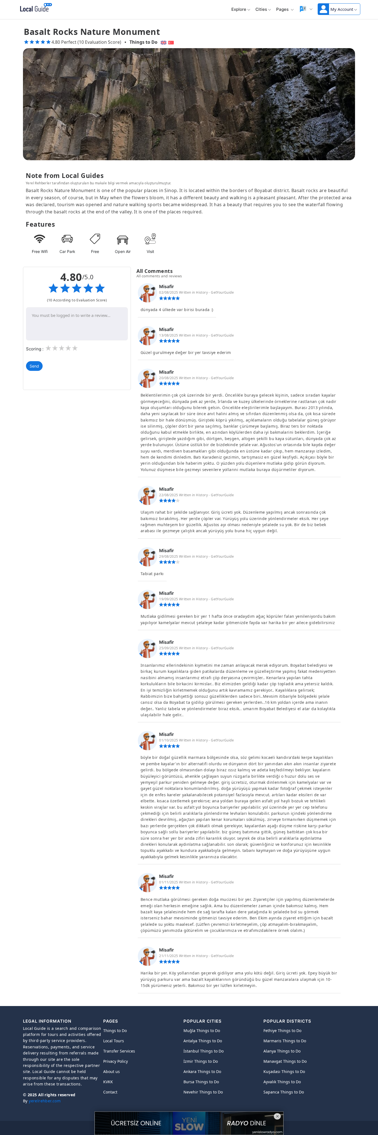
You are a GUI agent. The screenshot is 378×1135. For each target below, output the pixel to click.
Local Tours (113, 1040)
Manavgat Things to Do (285, 1061)
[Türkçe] (171, 42)
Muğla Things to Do (201, 1030)
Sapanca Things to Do (283, 1092)
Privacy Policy (115, 1061)
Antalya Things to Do (202, 1040)
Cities (261, 9)
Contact (110, 1092)
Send (34, 366)
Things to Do (143, 42)
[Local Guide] (35, 7)
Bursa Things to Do (201, 1081)
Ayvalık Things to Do (282, 1081)
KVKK (108, 1081)
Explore (238, 9)
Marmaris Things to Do (284, 1040)
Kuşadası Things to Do (284, 1071)
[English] (163, 42)
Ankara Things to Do (202, 1071)
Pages (283, 9)
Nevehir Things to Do (203, 1092)
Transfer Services (119, 1051)
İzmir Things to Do (200, 1061)
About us (111, 1071)
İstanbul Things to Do (203, 1051)
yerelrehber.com (45, 1100)
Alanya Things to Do (282, 1051)
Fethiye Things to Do (282, 1030)
